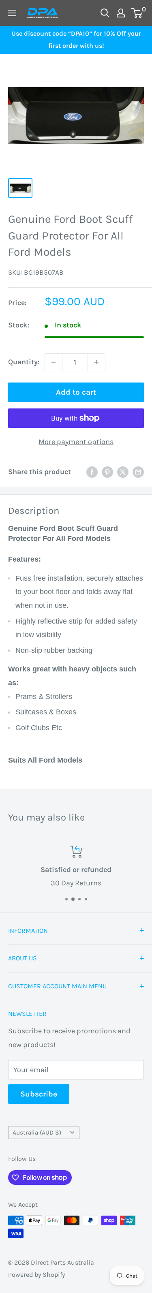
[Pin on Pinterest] (107, 472)
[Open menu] (12, 13)
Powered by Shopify (36, 1274)
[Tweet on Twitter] (122, 472)
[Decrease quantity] (53, 362)
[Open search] (105, 13)
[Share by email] (138, 472)
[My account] (121, 13)
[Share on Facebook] (92, 472)
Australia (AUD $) (37, 1132)
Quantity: (24, 361)
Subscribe (38, 1094)
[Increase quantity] (96, 362)
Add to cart (76, 392)
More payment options (76, 441)
